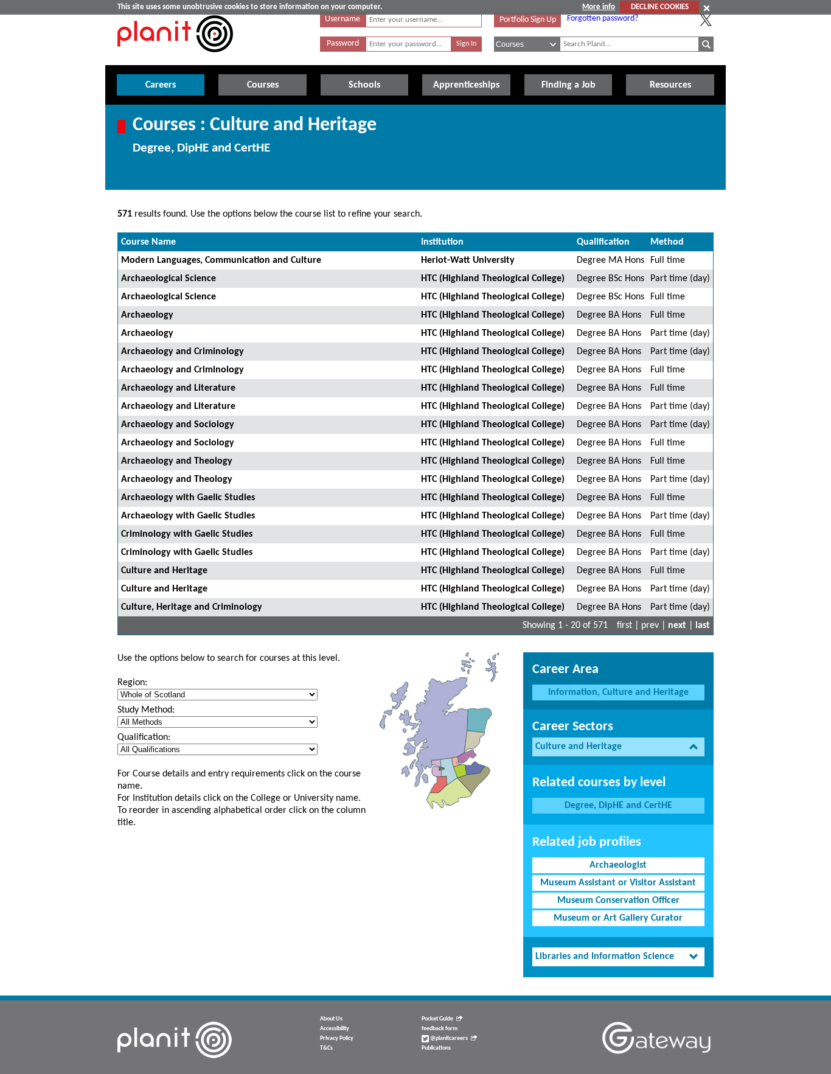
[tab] (618, 747)
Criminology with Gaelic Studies (186, 534)
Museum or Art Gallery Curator (618, 918)
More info (598, 7)
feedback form (439, 1028)
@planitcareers (448, 1038)
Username (342, 19)
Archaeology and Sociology (177, 425)
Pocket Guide (437, 1019)
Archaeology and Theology (176, 461)
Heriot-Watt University (468, 260)
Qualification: (143, 737)
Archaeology (147, 315)
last (702, 625)
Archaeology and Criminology (182, 352)
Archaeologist (618, 865)
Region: (132, 683)
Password (343, 43)
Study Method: (146, 710)
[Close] (707, 7)
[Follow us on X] (706, 20)
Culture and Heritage (164, 571)
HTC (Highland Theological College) (493, 279)
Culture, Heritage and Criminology (191, 607)
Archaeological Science (168, 279)
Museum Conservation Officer (618, 900)
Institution (442, 242)
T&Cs (326, 1048)
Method (667, 242)
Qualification (603, 242)
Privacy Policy (336, 1038)
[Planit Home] (175, 59)
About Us (331, 1019)
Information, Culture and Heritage (618, 692)
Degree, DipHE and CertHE (618, 806)
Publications (436, 1048)
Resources (670, 85)
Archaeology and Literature (178, 388)
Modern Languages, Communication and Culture (221, 260)
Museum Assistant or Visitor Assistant (618, 883)
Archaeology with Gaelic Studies (188, 498)
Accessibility (334, 1028)
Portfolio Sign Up (527, 19)
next (677, 625)
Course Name (148, 242)
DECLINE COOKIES (660, 7)
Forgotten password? (602, 18)
